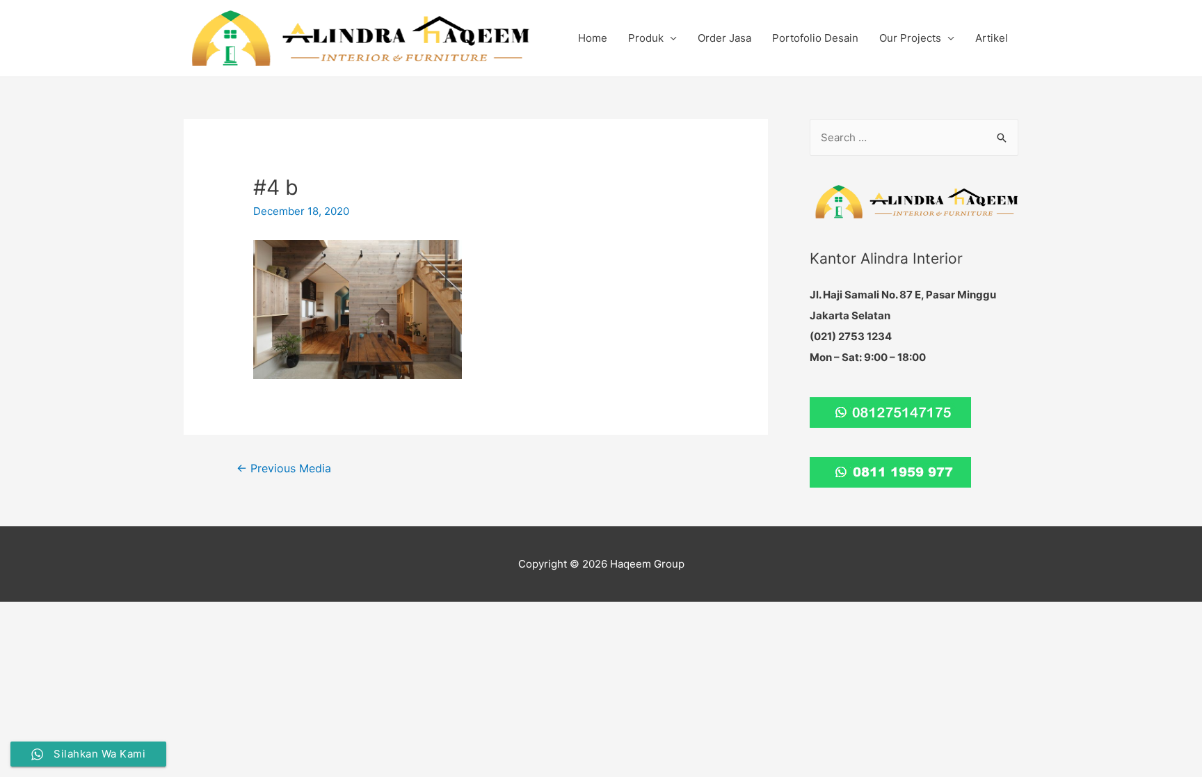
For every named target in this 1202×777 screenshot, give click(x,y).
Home (592, 38)
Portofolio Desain (815, 38)
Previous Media (284, 468)
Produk (646, 38)
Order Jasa (724, 38)
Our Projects (910, 38)
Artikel (991, 38)
